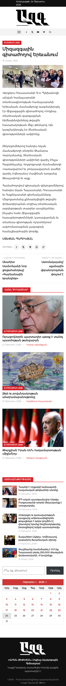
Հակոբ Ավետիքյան (36, 344)
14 (42, 604)
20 (32, 610)
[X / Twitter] (23, 247)
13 (33, 604)
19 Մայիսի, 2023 (12, 42)
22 (51, 610)
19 (24, 610)
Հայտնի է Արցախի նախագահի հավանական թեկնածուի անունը (38, 489)
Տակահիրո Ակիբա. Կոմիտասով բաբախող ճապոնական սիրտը (37, 538)
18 (15, 610)
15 (51, 604)
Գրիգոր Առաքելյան (36, 458)
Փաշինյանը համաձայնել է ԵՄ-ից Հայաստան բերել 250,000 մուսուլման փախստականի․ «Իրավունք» (40, 552)
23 (59, 610)
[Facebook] (16, 247)
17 (7, 610)
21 (42, 610)
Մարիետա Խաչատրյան (39, 401)
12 (24, 604)
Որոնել (55, 570)
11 (15, 604)
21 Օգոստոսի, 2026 (13, 331)
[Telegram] (30, 247)
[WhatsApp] (36, 247)
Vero (41, 683)
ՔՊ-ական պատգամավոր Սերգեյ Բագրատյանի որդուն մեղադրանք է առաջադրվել (40, 502)
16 (59, 604)
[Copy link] (43, 247)
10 (7, 604)
